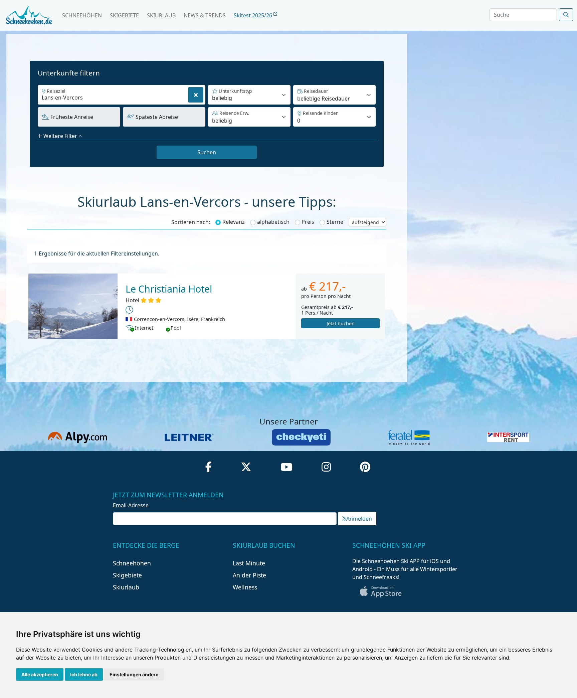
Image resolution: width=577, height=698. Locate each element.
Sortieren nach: (190, 222)
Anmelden (359, 518)
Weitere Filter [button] (60, 136)
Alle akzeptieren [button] (39, 674)
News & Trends (205, 15)
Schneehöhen (82, 15)
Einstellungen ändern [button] (134, 674)
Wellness (245, 587)
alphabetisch (273, 221)
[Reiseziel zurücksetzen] (195, 95)
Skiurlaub (161, 15)
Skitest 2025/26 (253, 15)
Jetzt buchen (341, 323)
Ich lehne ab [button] (84, 674)
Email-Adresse (131, 505)
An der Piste (249, 575)
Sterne (335, 221)
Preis (308, 221)
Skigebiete (124, 15)
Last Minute (249, 563)
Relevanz (233, 221)
